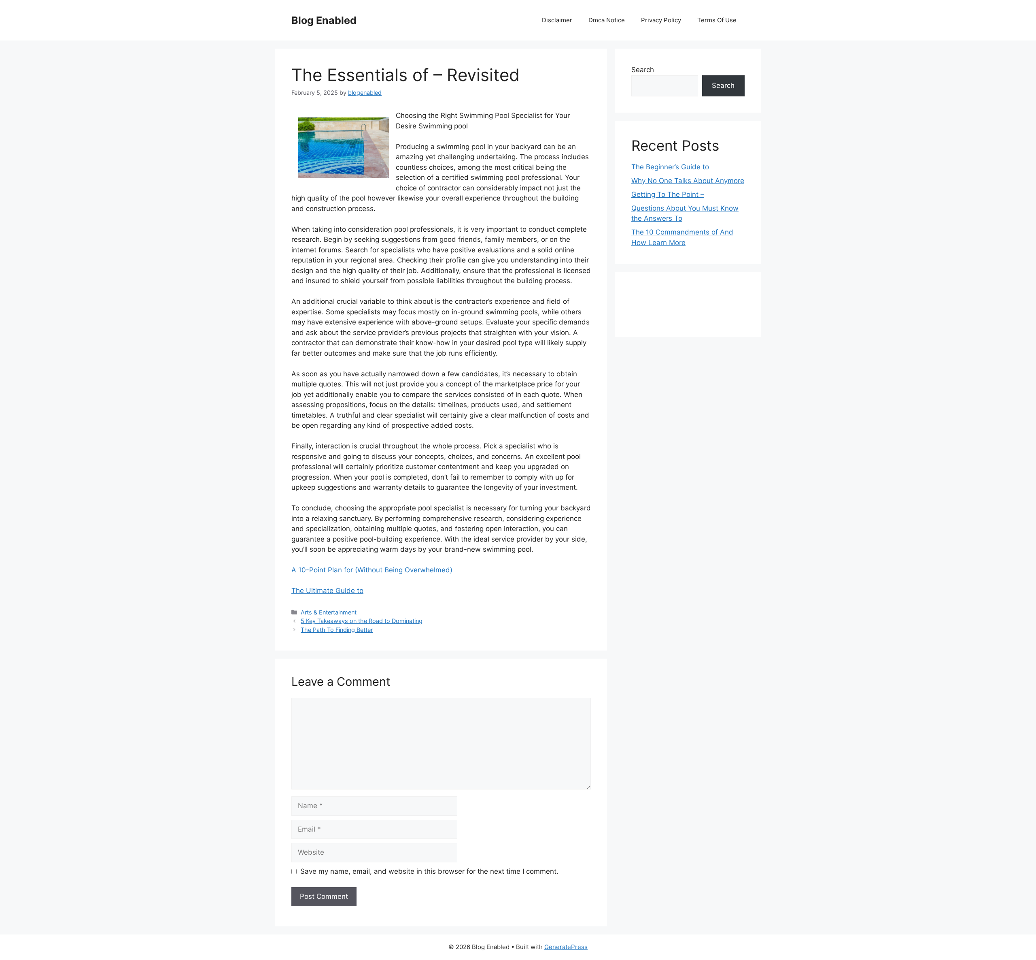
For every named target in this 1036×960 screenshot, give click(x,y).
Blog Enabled (324, 20)
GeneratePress (566, 947)
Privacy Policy (661, 20)
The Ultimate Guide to (327, 591)
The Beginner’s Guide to (670, 167)
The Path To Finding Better (337, 629)
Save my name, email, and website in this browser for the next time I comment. (429, 871)
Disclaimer (557, 20)
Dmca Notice (606, 20)
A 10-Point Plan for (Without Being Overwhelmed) (371, 570)
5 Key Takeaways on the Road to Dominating (361, 620)
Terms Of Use (717, 20)
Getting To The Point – (667, 194)
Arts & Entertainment (329, 612)
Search (642, 70)
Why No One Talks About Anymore (687, 181)
